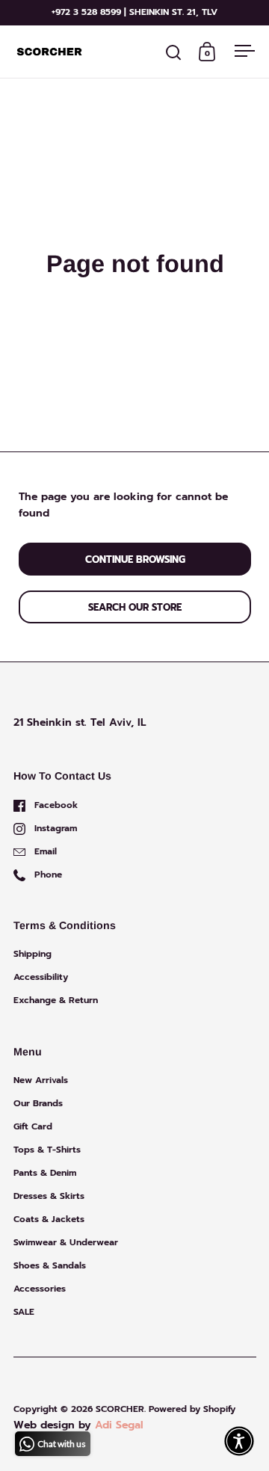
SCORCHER (120, 1409)
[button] (239, 1441)
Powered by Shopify (192, 1409)
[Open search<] (174, 52)
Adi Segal (119, 1425)
